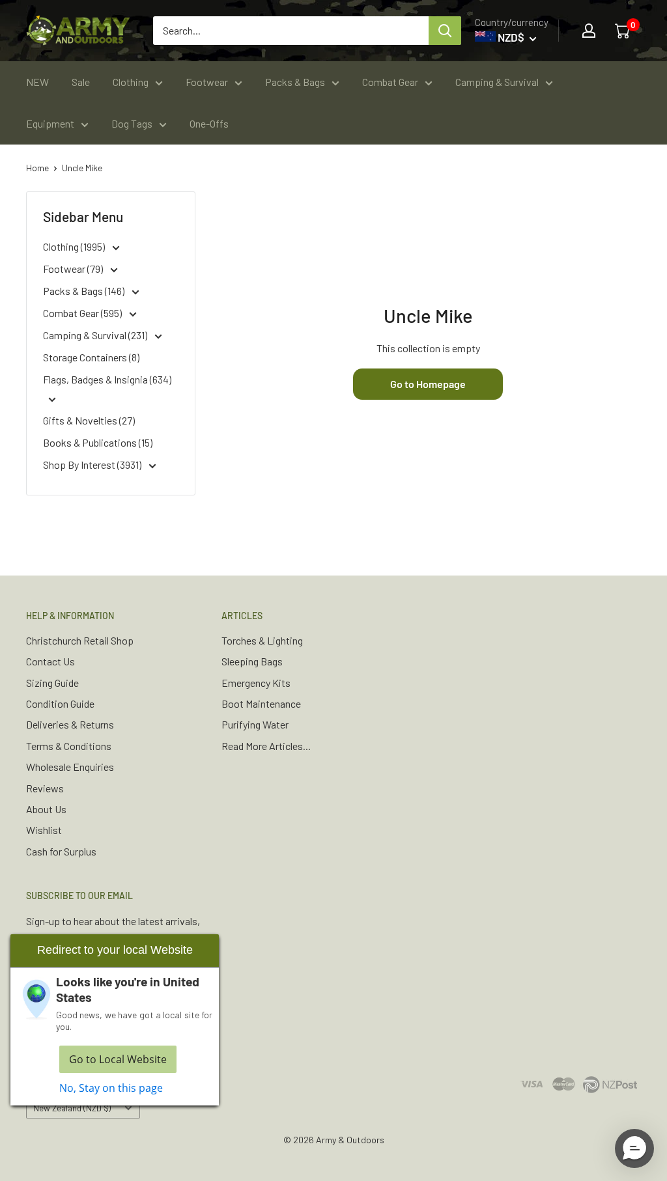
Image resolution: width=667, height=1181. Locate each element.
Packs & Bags (295, 82)
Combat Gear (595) (83, 313)
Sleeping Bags (252, 661)
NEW (37, 82)
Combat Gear (390, 82)
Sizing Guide (52, 682)
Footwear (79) (74, 268)
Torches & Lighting (262, 640)
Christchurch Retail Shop (80, 640)
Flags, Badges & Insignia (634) (107, 379)
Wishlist (44, 830)
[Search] (445, 30)
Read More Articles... (266, 746)
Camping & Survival (497, 82)
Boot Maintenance (261, 703)
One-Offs (209, 123)
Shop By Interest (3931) (93, 464)
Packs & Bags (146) (84, 291)
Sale (81, 82)
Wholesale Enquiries (70, 766)
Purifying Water (255, 724)
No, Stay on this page (111, 1088)
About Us (46, 809)
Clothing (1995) (75, 246)
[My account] (588, 30)
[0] (623, 30)
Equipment (50, 123)
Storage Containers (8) (91, 357)
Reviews (45, 788)
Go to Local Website (118, 1059)
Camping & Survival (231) (96, 335)
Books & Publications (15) (97, 442)
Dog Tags (131, 123)
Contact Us (50, 661)
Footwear (207, 82)
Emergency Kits (256, 682)
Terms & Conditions (68, 746)
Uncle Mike (82, 167)
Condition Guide (60, 703)
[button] (634, 1148)
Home (37, 167)
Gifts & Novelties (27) (89, 420)
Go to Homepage (428, 384)
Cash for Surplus (61, 851)
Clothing (131, 82)
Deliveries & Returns (70, 724)
